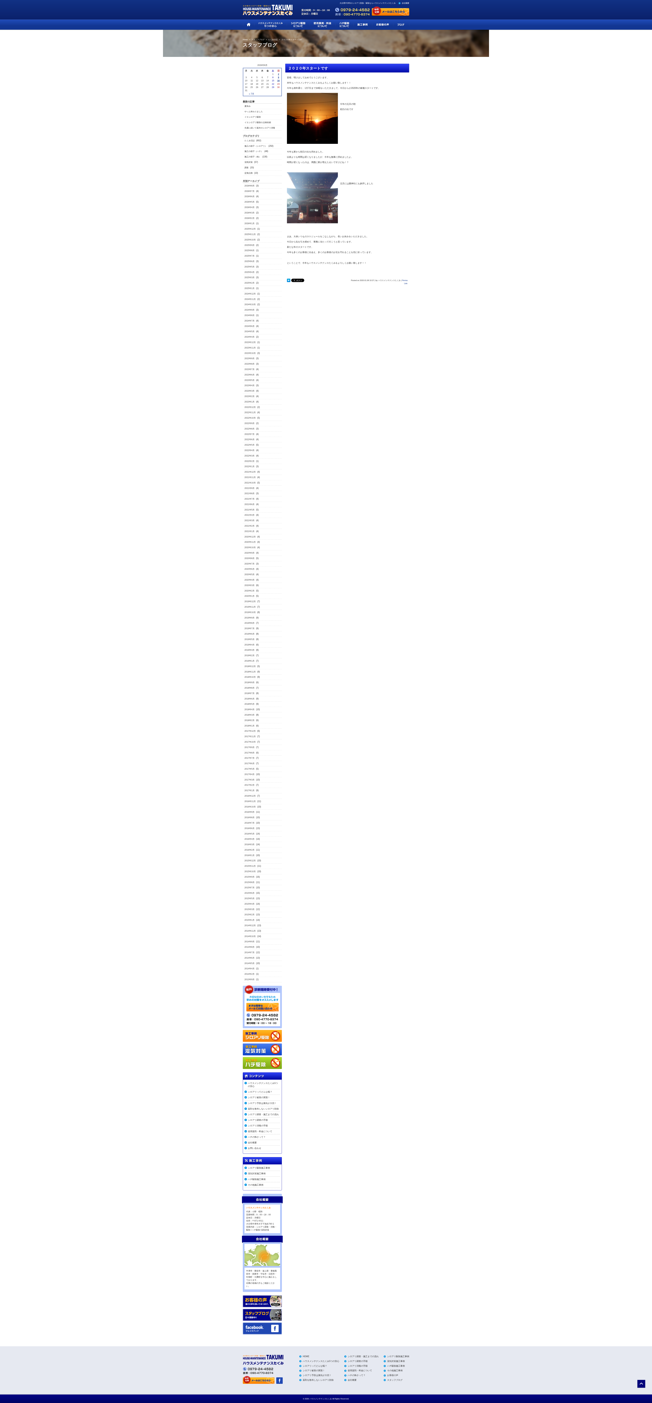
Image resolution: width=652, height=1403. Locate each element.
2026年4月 (249, 207)
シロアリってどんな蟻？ (260, 1092)
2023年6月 (249, 375)
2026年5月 (249, 202)
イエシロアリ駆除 (252, 117)
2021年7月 (249, 499)
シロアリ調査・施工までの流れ (263, 1114)
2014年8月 (249, 947)
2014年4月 (249, 968)
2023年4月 (249, 385)
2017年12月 (250, 731)
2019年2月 (249, 655)
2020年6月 (249, 569)
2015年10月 (250, 871)
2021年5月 (249, 510)
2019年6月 (249, 634)
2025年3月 (249, 277)
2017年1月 (249, 790)
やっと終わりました (253, 111)
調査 (246, 167)
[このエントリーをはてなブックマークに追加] (288, 280)
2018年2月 (249, 720)
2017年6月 (249, 763)
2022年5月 (249, 445)
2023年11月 (250, 348)
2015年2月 (249, 914)
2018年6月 (249, 699)
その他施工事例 (255, 1185)
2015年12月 (250, 860)
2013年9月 (249, 979)
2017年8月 (249, 753)
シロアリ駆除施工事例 (259, 1168)
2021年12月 (250, 472)
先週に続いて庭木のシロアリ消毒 (259, 128)
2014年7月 (249, 952)
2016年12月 (250, 796)
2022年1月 (249, 466)
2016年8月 (249, 817)
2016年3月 (249, 844)
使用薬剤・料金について (260, 1131)
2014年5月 (249, 963)
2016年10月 (250, 807)
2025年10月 (250, 240)
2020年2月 (249, 591)
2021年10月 (250, 483)
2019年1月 (249, 661)
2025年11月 (250, 234)
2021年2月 (249, 526)
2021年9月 (249, 488)
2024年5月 (249, 331)
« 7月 (251, 94)
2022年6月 (249, 439)
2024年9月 (249, 310)
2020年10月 (250, 547)
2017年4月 (249, 774)
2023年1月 (249, 402)
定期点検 (248, 173)
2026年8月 (249, 186)
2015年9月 (249, 877)
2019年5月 (249, 639)
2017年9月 (249, 747)
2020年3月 (249, 585)
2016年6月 (249, 828)
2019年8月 (249, 623)
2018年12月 (250, 666)
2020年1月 (249, 596)
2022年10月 (250, 418)
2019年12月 (250, 601)
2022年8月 (249, 429)
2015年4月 (249, 904)
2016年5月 (249, 834)
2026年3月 (249, 213)
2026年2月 (249, 218)
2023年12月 (250, 342)
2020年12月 (250, 537)
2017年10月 (250, 742)
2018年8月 (249, 688)
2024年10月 (250, 304)
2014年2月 (249, 974)
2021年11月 (250, 477)
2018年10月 (250, 677)
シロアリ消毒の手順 (258, 1125)
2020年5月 (249, 574)
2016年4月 (249, 839)
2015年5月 (249, 898)
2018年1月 (249, 726)
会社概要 (405, 3)
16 (278, 80)
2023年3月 (249, 391)
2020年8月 (249, 558)
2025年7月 (249, 256)
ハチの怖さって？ (257, 1137)
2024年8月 (249, 315)
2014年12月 (250, 925)
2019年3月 (249, 650)
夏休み (247, 106)
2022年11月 (250, 412)
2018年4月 (249, 709)
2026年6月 (249, 196)
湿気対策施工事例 (257, 1173)
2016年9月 (249, 812)
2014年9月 (249, 941)
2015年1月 (249, 920)
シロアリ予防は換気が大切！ (262, 1103)
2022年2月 (249, 461)
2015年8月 (249, 882)
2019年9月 (249, 618)
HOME (306, 1356)
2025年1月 (249, 288)
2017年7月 (249, 758)
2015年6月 (249, 893)
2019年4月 (249, 645)
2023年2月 (249, 396)
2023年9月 (249, 358)
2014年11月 (250, 931)
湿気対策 (248, 162)
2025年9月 (249, 245)
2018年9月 (249, 682)
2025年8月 (249, 250)
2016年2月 (249, 850)
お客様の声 (392, 1375)
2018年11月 (250, 672)
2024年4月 (249, 337)
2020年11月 (250, 542)
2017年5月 (249, 769)
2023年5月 (249, 380)
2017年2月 (249, 785)
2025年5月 (249, 267)
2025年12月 (250, 229)
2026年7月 (249, 191)
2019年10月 (250, 612)
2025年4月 (249, 272)
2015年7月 (249, 887)
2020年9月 (249, 553)
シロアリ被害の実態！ (259, 1097)
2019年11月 (250, 607)
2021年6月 (249, 504)
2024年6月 (249, 326)
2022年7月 (249, 434)
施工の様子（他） (252, 157)
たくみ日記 (249, 140)
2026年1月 (249, 223)
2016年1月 (249, 855)
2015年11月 (250, 866)
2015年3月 (249, 909)
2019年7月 (249, 628)
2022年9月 (249, 423)
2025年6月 (249, 261)
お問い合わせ (254, 1148)
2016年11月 (250, 801)
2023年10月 (250, 353)
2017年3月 (249, 780)
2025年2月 (249, 283)
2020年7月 (249, 564)
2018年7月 (249, 693)
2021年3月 (249, 520)
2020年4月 (249, 580)
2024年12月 (250, 294)
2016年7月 (249, 823)
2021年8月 (249, 493)
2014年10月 (250, 936)
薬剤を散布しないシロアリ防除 (263, 1109)
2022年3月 (249, 456)
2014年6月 (249, 958)
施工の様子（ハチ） (253, 151)
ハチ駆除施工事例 (257, 1179)
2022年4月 (249, 450)
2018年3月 (249, 715)
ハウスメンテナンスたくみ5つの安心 (263, 1084)
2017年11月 (250, 736)
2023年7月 (249, 369)
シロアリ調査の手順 (258, 1120)
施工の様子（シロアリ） (255, 146)
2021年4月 (249, 515)
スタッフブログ (395, 1380)
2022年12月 (250, 407)
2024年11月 (250, 299)
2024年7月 (249, 321)
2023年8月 (249, 364)
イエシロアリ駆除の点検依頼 (257, 122)
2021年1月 (249, 531)
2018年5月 (249, 704)
